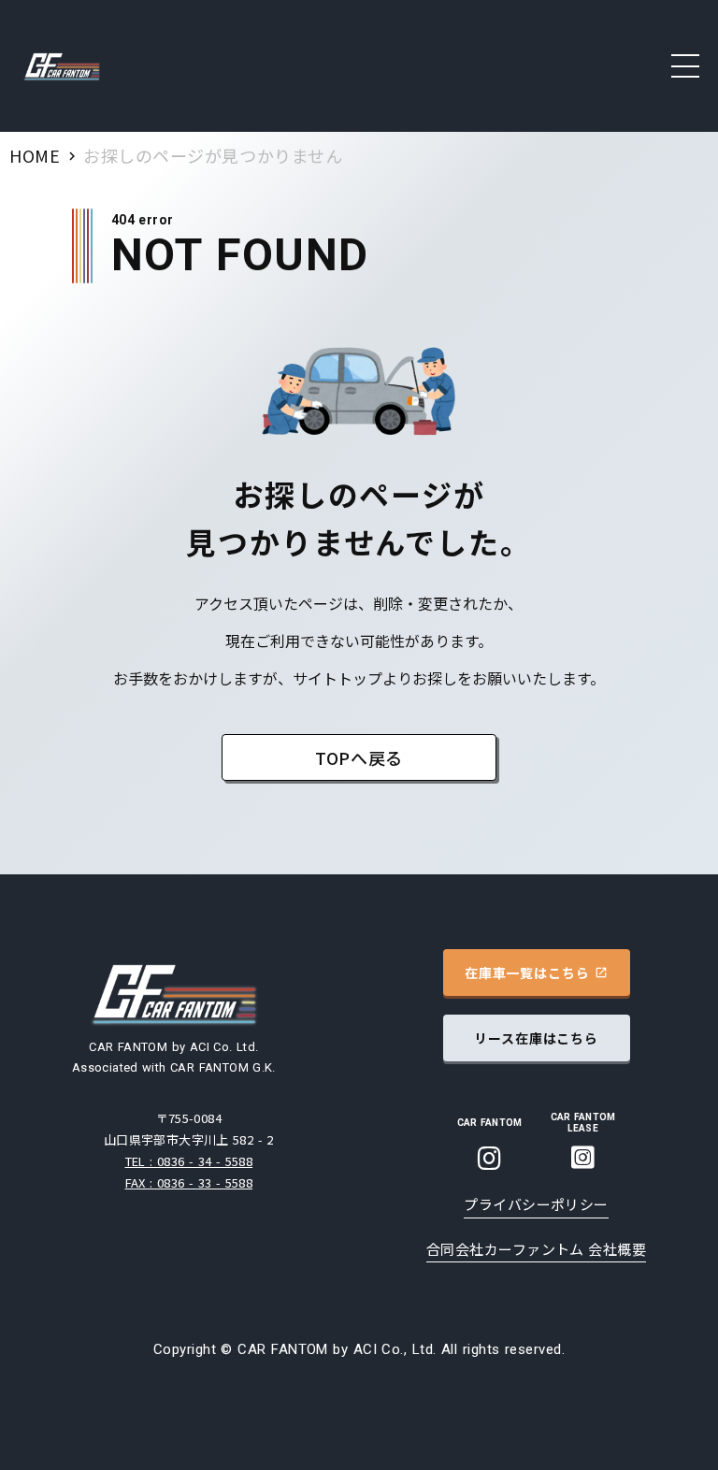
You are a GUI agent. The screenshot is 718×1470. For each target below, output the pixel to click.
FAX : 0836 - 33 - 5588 (189, 1182)
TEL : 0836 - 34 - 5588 (189, 1161)
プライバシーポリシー (536, 1204)
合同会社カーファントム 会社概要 (536, 1249)
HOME (34, 155)
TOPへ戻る (358, 757)
